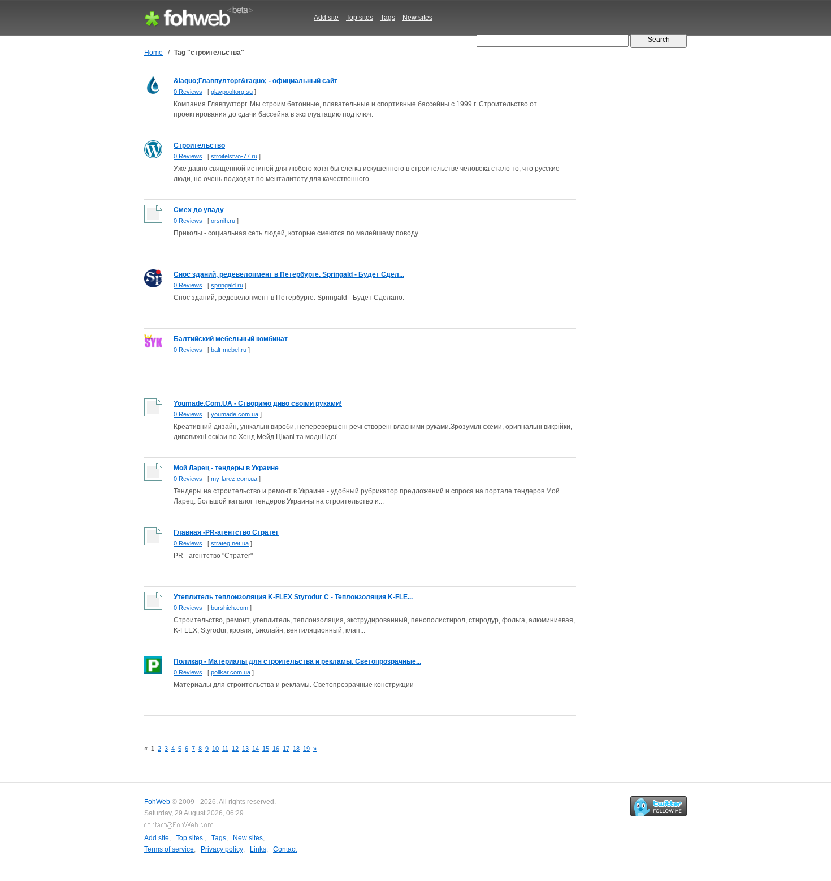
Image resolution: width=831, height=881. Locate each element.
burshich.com (229, 607)
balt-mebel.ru (228, 349)
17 (286, 748)
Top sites (359, 18)
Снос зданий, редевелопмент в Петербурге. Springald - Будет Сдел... (289, 274)
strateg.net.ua (230, 543)
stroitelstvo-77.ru (234, 156)
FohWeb (157, 802)
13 (245, 748)
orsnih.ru (223, 220)
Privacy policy (222, 849)
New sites (417, 18)
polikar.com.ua (230, 672)
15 (265, 748)
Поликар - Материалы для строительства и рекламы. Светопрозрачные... (297, 661)
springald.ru (227, 285)
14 (255, 748)
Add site (326, 18)
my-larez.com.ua (234, 478)
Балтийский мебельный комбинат (231, 339)
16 (275, 748)
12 (235, 748)
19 (306, 748)
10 (215, 748)
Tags (387, 18)
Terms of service (169, 849)
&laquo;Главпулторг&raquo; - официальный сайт (255, 81)
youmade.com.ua (234, 414)
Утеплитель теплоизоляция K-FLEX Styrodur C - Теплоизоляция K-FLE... (293, 597)
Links (258, 849)
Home (153, 53)
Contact (285, 849)
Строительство (199, 145)
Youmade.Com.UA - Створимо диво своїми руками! (258, 403)
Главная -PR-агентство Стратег (226, 532)
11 (225, 748)
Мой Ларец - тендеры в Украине (226, 468)
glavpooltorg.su (232, 91)
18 (296, 748)
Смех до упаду (199, 210)
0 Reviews (188, 91)
